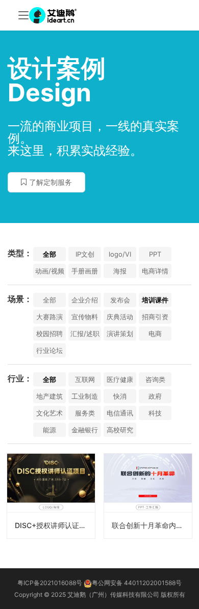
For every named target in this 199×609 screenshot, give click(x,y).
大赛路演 (49, 317)
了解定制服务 (50, 182)
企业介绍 (84, 300)
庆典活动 (120, 317)
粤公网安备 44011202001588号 (137, 583)
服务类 (85, 413)
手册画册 (84, 271)
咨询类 (155, 379)
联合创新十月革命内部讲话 (152, 525)
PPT (155, 254)
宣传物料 (84, 317)
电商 (155, 333)
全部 (49, 254)
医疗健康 (120, 379)
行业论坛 (49, 350)
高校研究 (120, 430)
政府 (155, 396)
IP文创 (85, 254)
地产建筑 (49, 396)
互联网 (85, 379)
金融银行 (84, 430)
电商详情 (155, 271)
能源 (49, 430)
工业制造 (84, 396)
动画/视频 (49, 271)
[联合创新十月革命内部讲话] (148, 496)
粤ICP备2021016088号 (49, 583)
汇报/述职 (85, 333)
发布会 (120, 300)
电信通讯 (120, 413)
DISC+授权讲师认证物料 (54, 525)
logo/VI (120, 254)
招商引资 (155, 317)
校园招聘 (49, 333)
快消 (120, 396)
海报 (120, 271)
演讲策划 (120, 333)
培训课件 (155, 300)
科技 (155, 413)
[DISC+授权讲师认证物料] (51, 496)
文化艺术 (49, 413)
